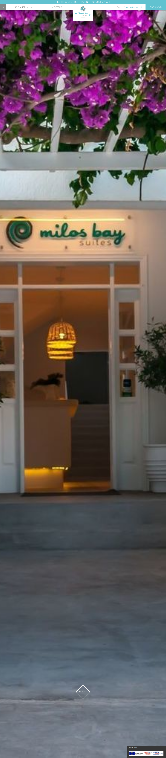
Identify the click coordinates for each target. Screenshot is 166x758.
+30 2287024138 (134, 7)
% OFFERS (57, 7)
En (3, 7)
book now (156, 7)
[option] (83, 379)
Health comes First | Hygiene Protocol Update (83, 2)
